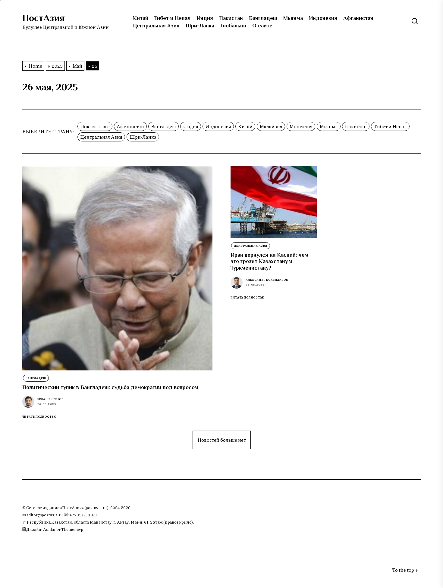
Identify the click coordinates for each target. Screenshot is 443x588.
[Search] (414, 21)
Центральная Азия (156, 26)
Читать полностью (39, 417)
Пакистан (231, 18)
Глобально (233, 26)
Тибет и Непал (172, 18)
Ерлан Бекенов (50, 399)
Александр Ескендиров (267, 280)
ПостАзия (43, 17)
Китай (140, 18)
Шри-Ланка (200, 26)
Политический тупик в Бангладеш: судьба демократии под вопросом (110, 387)
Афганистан (358, 18)
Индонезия (323, 18)
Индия (204, 18)
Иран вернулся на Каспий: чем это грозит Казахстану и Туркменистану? (269, 261)
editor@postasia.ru (45, 515)
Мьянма (293, 18)
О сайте (262, 26)
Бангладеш (263, 18)
